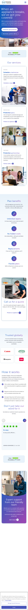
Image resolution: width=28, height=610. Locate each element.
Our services (14, 62)
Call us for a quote (14, 302)
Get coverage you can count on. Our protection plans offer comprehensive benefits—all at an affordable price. (14, 206)
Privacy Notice (8, 600)
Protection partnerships (11, 153)
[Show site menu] (25, 2)
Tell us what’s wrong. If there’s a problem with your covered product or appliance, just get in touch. (15, 385)
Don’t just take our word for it (14, 407)
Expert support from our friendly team (14, 502)
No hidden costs (14, 234)
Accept (14, 607)
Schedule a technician (11, 73)
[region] (14, 601)
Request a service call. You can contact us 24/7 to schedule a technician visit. (14, 392)
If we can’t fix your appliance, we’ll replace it (14, 251)
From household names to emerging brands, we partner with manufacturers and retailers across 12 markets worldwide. (14, 341)
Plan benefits (14, 201)
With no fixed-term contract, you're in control (14, 266)
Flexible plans (14, 264)
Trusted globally (14, 335)
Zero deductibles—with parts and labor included (14, 236)
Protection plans (9, 113)
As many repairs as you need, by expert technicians (14, 221)
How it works (11, 372)
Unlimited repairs (14, 219)
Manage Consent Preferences (14, 603)
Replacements (14, 249)
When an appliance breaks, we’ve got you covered (13, 13)
